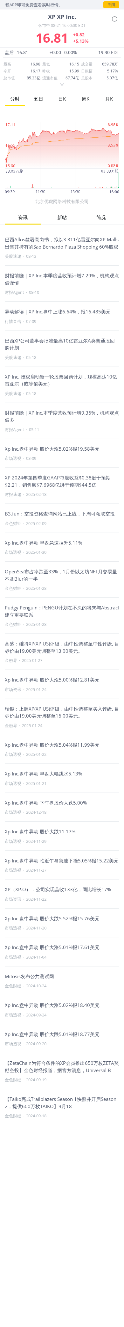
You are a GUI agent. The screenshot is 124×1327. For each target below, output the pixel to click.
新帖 (62, 217)
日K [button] (62, 99)
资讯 (23, 217)
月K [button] (109, 99)
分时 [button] (15, 99)
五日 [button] (38, 99)
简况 (101, 217)
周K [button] (85, 99)
